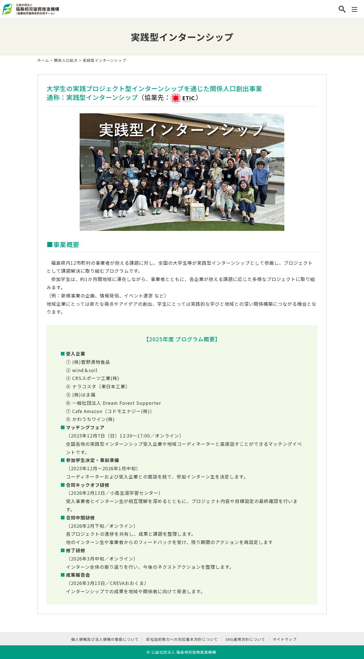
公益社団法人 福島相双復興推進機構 (183, 652)
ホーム (43, 60)
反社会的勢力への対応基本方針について (182, 639)
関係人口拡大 (66, 60)
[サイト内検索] (342, 9)
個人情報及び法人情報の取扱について (105, 639)
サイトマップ (285, 639)
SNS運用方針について (245, 639)
